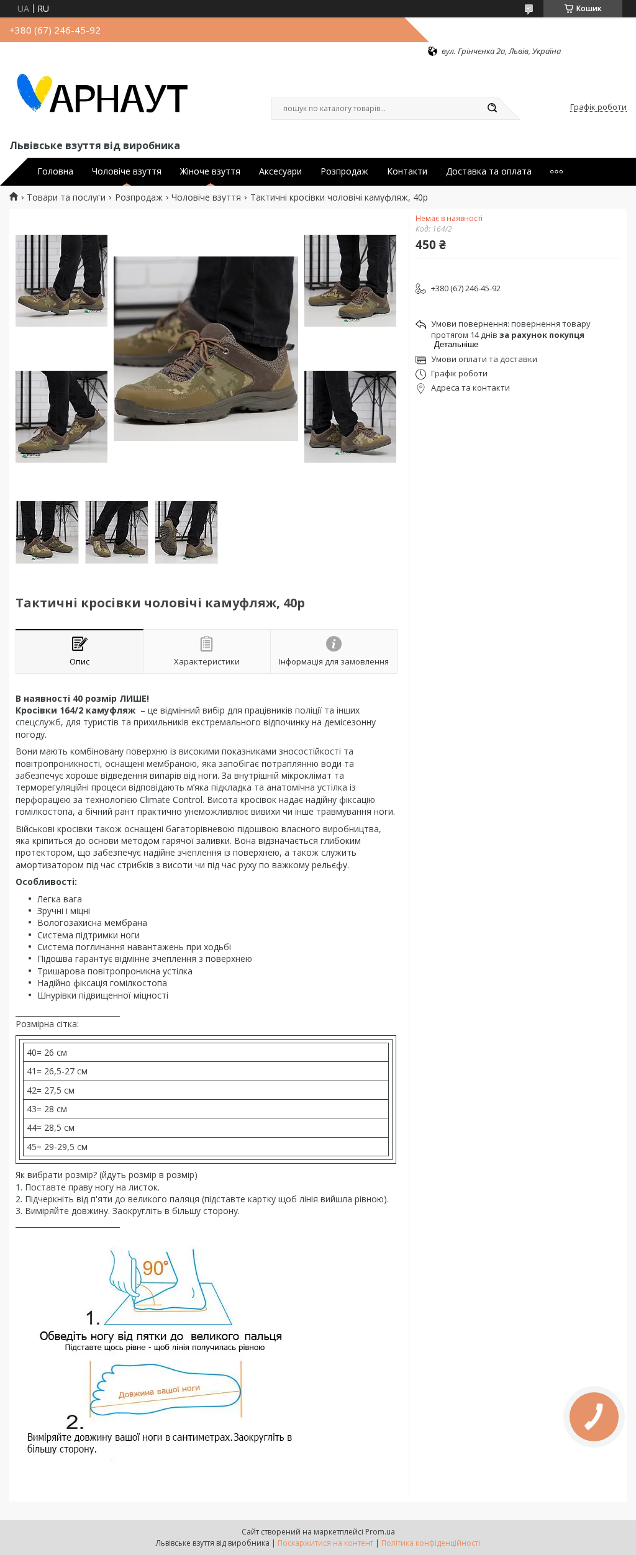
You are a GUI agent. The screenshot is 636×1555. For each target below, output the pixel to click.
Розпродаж (344, 171)
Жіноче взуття (210, 171)
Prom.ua (380, 1531)
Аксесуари (280, 171)
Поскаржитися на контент (325, 1543)
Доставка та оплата (489, 171)
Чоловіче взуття (126, 171)
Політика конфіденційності (430, 1543)
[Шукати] (491, 108)
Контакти (407, 171)
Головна (55, 171)
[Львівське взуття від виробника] (118, 97)
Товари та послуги (66, 197)
